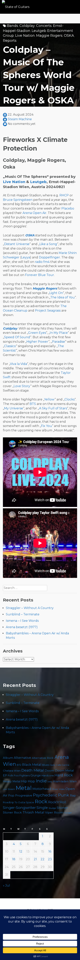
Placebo (67, 208)
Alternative (22, 758)
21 (35, 859)
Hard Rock (64, 775)
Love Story (22, 386)
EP (5, 775)
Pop (11, 795)
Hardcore (48, 775)
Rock (41, 801)
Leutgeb (38, 182)
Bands (12, 26)
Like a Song (48, 244)
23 (50, 859)
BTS (33, 404)
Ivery (50, 781)
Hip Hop (28, 781)
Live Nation (25, 35)
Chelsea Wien (12, 770)
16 (49, 851)
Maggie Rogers (49, 35)
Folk (10, 775)
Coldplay (27, 26)
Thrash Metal (33, 812)
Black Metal (31, 765)
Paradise (58, 341)
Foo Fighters (22, 775)
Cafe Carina (62, 765)
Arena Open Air (34, 213)
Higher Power (37, 341)
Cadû (52, 765)
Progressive (23, 795)
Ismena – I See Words (22, 621)
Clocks (69, 399)
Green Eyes (37, 333)
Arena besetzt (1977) (22, 627)
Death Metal (32, 770)
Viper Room (54, 812)
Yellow (49, 399)
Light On (56, 293)
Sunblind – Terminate (22, 614)
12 (20, 851)
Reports (10, 40)
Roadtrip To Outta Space (18, 802)
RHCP (64, 195)
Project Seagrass (48, 310)
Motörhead (41, 789)
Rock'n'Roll (57, 802)
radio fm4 (42, 262)
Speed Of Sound (17, 337)
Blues (45, 764)
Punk (63, 794)
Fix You (46, 426)
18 (13, 859)
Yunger (68, 812)
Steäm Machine (20, 119)
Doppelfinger (49, 257)
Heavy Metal (11, 781)
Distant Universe (17, 244)
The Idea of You (62, 297)
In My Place (59, 333)
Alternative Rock (43, 757)
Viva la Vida (18, 364)
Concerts (44, 26)
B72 (19, 764)
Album (8, 758)
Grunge (35, 775)
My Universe (13, 408)
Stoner (62, 808)
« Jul (6, 885)
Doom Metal (64, 770)
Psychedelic (45, 795)
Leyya (25, 257)
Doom (49, 770)
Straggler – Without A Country (30, 608)
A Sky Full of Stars (53, 408)
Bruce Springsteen (17, 200)
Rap (73, 795)
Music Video (58, 789)
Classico (10, 346)
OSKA (69, 35)
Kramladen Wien (65, 781)
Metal (24, 788)
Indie (41, 781)
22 (42, 859)
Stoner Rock (12, 812)
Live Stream (9, 789)
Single (42, 807)
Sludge (52, 808)
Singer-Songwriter (19, 807)
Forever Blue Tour (39, 275)
